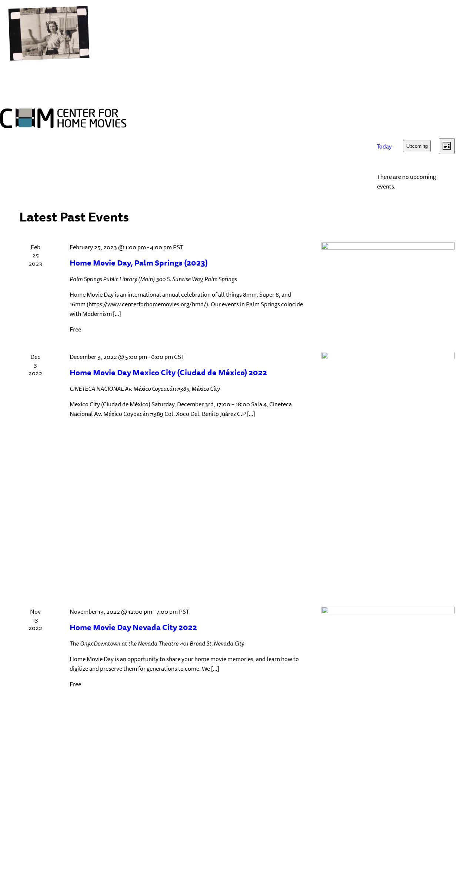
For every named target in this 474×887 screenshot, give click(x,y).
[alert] (413, 181)
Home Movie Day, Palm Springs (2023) (139, 263)
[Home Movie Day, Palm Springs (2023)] (388, 279)
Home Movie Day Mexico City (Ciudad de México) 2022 (168, 372)
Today (384, 146)
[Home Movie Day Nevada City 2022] (388, 705)
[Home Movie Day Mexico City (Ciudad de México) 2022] (388, 470)
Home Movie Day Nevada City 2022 (133, 627)
